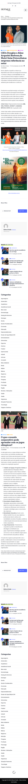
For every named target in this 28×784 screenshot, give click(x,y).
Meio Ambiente (5, 363)
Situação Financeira (6, 402)
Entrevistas (4, 340)
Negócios (3, 374)
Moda (2, 365)
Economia (3, 326)
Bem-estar (4, 309)
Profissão (3, 382)
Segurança (4, 399)
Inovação (3, 360)
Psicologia (4, 385)
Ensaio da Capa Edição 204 (8, 335)
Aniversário (4, 301)
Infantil (3, 354)
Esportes (3, 343)
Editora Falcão (5, 66)
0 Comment (3, 67)
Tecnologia (4, 404)
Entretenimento (5, 337)
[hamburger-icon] (25, 10)
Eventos (3, 346)
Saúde (2, 393)
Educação (3, 329)
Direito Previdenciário (6, 323)
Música (3, 371)
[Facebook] (12, 5)
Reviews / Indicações (6, 390)
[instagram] (15, 5)
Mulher (3, 368)
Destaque (7, 16)
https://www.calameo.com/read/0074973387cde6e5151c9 (15, 150)
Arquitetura (4, 304)
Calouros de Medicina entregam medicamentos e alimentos (17, 283)
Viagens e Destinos (6, 407)
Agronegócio (4, 298)
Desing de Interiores (6, 315)
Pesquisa (3, 379)
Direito (3, 321)
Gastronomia (4, 351)
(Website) (14, 229)
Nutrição (3, 377)
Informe (3, 357)
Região (3, 388)
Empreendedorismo (6, 332)
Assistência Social (6, 307)
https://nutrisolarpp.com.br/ (14, 193)
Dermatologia (4, 312)
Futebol (3, 349)
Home (2, 16)
